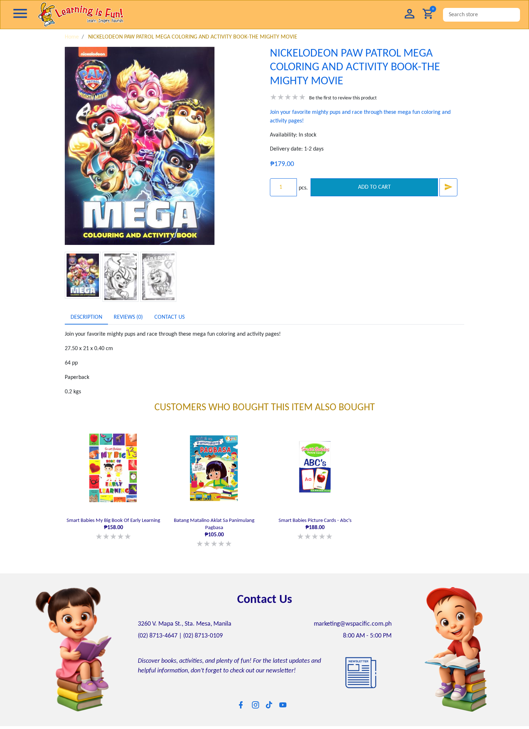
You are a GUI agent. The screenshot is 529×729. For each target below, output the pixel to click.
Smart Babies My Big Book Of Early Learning (113, 528)
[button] (409, 14)
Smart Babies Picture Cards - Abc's (315, 528)
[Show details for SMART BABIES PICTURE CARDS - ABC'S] (314, 467)
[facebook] (240, 703)
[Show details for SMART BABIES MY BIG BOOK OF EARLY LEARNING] (113, 467)
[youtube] (283, 703)
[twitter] (269, 703)
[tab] (86, 317)
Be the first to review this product (343, 98)
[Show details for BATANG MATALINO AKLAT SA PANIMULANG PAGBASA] (214, 467)
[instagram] (255, 703)
